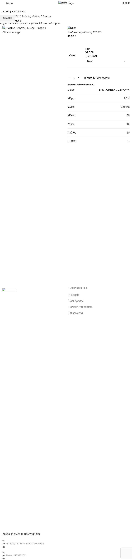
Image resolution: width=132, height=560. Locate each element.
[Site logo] (66, 3)
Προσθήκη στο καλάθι (97, 78)
